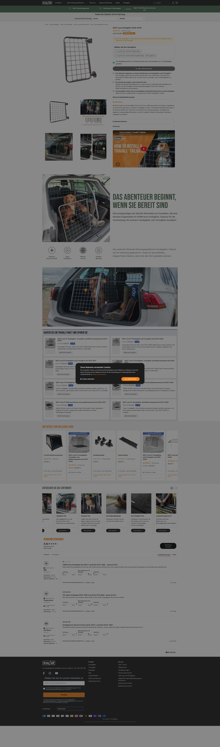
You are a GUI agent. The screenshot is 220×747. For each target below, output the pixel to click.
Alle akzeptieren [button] (130, 379)
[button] (87, 379)
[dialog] (110, 373)
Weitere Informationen (99, 374)
